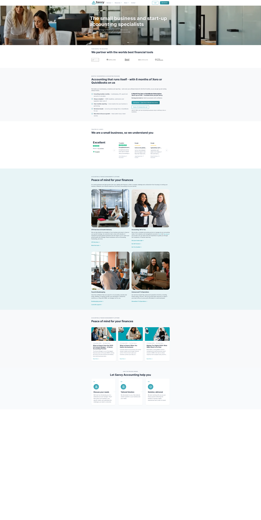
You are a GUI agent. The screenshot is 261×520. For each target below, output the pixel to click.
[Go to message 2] (129, 42)
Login (155, 2)
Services (109, 2)
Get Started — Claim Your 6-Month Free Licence (145, 102)
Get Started (164, 2)
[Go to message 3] (131, 42)
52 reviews (101, 148)
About (125, 2)
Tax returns (166, 234)
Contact (133, 2)
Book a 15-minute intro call (140, 107)
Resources (117, 2)
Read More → (96, 358)
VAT (160, 234)
